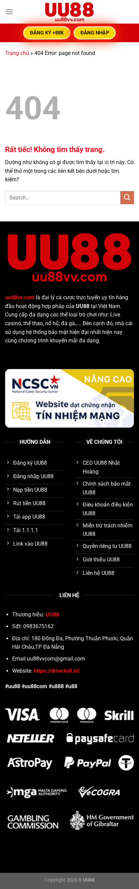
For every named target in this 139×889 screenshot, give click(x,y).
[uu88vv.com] (69, 12)
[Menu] (9, 11)
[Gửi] (127, 197)
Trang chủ (17, 53)
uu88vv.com (19, 297)
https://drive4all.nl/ (57, 671)
